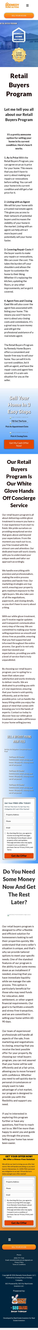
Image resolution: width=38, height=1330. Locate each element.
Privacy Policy (19, 1262)
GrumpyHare (19, 1278)
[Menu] (27, 5)
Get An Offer (19, 855)
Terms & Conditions (19, 1264)
